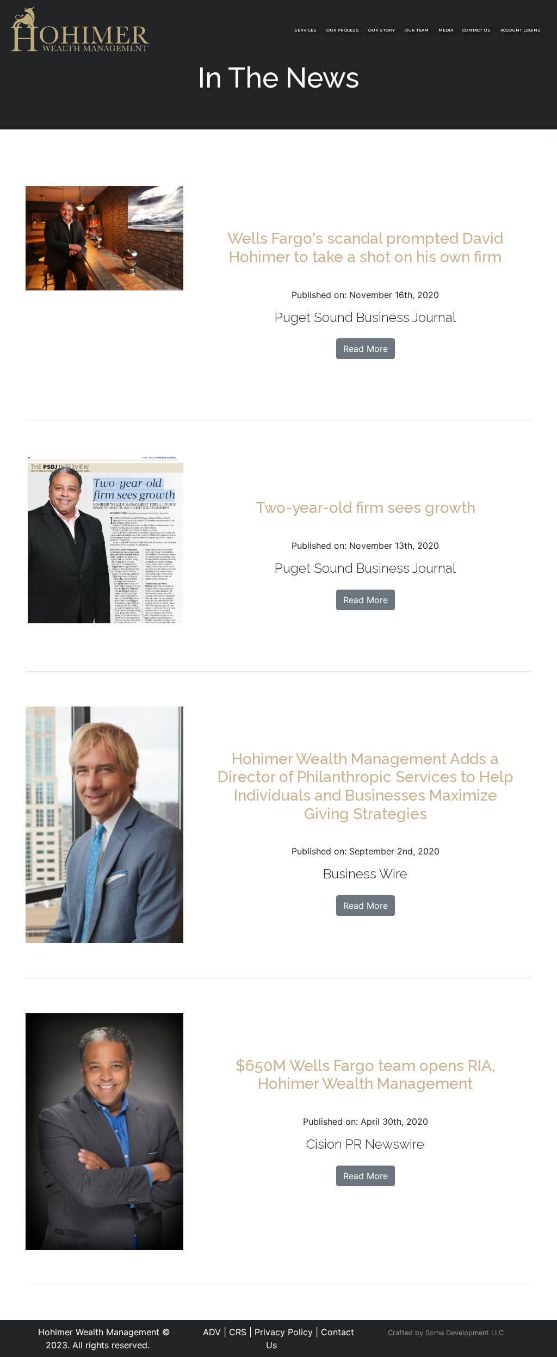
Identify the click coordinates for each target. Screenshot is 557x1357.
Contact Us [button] (476, 30)
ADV (212, 1332)
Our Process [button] (342, 30)
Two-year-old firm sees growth (365, 508)
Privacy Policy (284, 1332)
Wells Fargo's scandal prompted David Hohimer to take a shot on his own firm (365, 248)
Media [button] (445, 30)
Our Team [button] (417, 30)
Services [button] (305, 30)
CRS (237, 1332)
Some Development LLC (464, 1333)
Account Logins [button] (520, 30)
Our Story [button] (381, 30)
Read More (365, 348)
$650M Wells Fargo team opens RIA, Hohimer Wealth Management (365, 1075)
